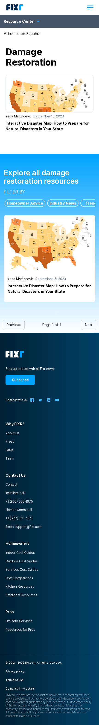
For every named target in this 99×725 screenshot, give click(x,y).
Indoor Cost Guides (20, 553)
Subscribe (20, 380)
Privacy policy (15, 671)
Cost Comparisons (19, 578)
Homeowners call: (19, 510)
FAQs (9, 450)
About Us (12, 433)
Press (10, 441)
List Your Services (19, 621)
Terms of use (15, 680)
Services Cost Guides (22, 569)
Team (10, 458)
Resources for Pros (20, 629)
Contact (11, 484)
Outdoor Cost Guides (22, 561)
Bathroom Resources (21, 595)
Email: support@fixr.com (23, 527)
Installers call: (15, 493)
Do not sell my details (20, 688)
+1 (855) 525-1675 (19, 501)
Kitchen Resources (20, 586)
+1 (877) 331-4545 (19, 518)
